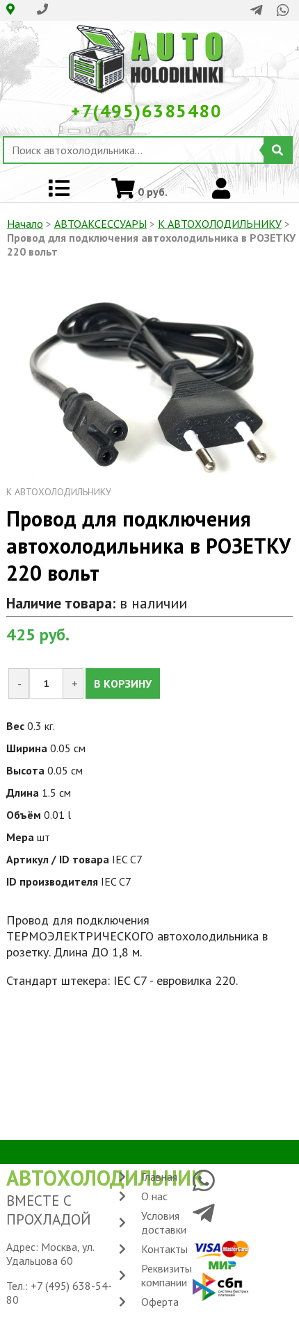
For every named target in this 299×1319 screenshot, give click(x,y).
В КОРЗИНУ (123, 683)
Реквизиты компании (166, 1275)
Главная (159, 1177)
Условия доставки (163, 1222)
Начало (25, 224)
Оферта (160, 1302)
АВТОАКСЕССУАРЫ (100, 224)
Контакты (164, 1249)
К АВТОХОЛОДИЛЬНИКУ (220, 224)
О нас (154, 1196)
